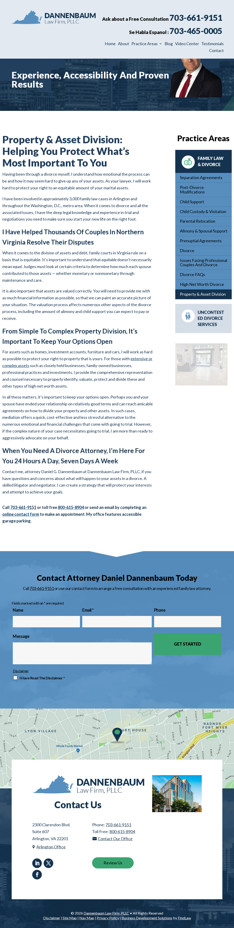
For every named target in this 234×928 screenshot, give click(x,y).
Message (21, 636)
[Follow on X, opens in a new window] (48, 863)
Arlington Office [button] (51, 846)
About (123, 44)
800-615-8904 (71, 507)
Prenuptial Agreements (201, 240)
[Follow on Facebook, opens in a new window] (37, 874)
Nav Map (86, 918)
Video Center (187, 44)
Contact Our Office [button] (115, 838)
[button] (229, 894)
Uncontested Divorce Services (211, 318)
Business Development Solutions (147, 918)
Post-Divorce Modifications (192, 189)
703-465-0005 (196, 31)
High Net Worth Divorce (202, 284)
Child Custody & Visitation (203, 211)
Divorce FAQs (192, 274)
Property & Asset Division (203, 294)
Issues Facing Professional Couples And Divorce (203, 262)
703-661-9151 (196, 18)
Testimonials (212, 44)
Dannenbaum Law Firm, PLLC (106, 913)
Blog (169, 44)
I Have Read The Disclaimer (42, 678)
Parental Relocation (197, 221)
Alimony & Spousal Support (203, 230)
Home (110, 44)
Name (18, 610)
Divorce (187, 250)
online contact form (20, 514)
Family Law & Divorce (210, 161)
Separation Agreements (201, 177)
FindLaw (184, 918)
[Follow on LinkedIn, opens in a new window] (37, 863)
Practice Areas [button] (144, 44)
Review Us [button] (113, 862)
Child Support (192, 201)
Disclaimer (21, 671)
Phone (159, 610)
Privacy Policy (108, 918)
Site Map (70, 918)
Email (88, 610)
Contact (216, 51)
